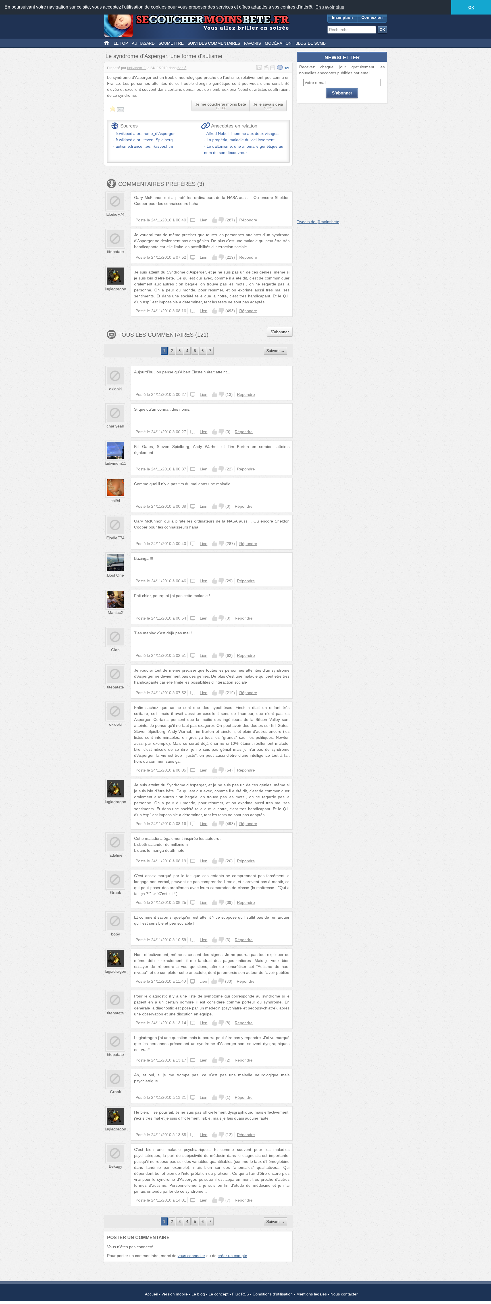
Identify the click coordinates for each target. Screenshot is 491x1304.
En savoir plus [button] (329, 7)
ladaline (115, 855)
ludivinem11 (136, 68)
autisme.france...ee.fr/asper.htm (144, 146)
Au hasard (143, 43)
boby (115, 934)
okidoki (115, 388)
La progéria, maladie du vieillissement (240, 139)
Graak (115, 892)
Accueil (151, 1294)
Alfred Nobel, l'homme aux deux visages (242, 133)
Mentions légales (311, 1294)
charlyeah (115, 426)
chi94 (115, 500)
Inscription (342, 17)
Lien (203, 220)
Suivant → (275, 350)
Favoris (252, 43)
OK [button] (471, 7)
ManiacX (115, 612)
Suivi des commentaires (214, 43)
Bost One (115, 575)
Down (221, 220)
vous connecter (191, 1255)
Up (214, 220)
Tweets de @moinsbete (318, 221)
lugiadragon (115, 289)
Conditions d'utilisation (273, 1294)
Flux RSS (240, 1294)
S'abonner (280, 332)
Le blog (198, 1294)
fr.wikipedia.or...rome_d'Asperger (145, 133)
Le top (121, 43)
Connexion (372, 17)
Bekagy (115, 1166)
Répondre (248, 220)
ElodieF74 (115, 214)
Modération (278, 43)
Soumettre (171, 43)
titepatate (115, 251)
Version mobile (174, 1294)
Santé (181, 68)
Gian (115, 649)
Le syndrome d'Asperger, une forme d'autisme (163, 56)
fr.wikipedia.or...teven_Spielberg (144, 139)
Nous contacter (344, 1294)
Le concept (218, 1294)
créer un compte (232, 1255)
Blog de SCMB (311, 43)
